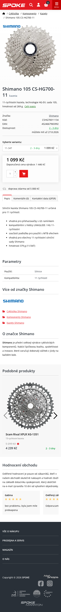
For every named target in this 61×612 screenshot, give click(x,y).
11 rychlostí (41, 278)
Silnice (38, 271)
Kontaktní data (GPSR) (44, 198)
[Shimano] (30, 302)
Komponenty (29, 13)
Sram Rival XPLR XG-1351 (22, 434)
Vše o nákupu (10, 531)
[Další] (55, 415)
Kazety (43, 13)
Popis (7, 198)
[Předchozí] (5, 415)
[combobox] (30, 148)
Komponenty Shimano (19, 317)
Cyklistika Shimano (17, 311)
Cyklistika (14, 13)
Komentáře (21, 198)
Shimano (54, 115)
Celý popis (30, 106)
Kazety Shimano (15, 322)
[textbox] (30, 148)
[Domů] (3, 13)
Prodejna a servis (13, 540)
